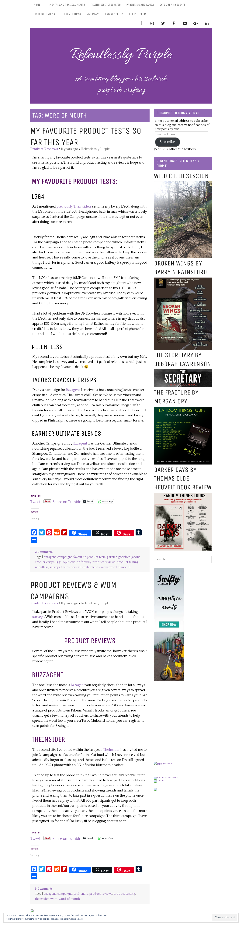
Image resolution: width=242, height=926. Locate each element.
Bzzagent (73, 390)
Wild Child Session (181, 176)
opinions (69, 562)
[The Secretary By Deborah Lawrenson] (183, 372)
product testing (127, 562)
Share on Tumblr (67, 501)
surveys (55, 567)
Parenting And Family (140, 4)
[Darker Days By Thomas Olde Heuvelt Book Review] (183, 495)
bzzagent (49, 557)
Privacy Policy (114, 14)
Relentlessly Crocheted (106, 4)
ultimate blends (89, 567)
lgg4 (59, 562)
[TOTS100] (162, 780)
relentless (41, 567)
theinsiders (69, 567)
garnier (112, 557)
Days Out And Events (172, 4)
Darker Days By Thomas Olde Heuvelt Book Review (183, 478)
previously (65, 206)
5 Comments (44, 888)
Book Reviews (72, 14)
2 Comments (44, 552)
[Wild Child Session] (183, 184)
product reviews (103, 562)
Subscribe (167, 142)
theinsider (42, 899)
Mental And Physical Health (67, 4)
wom (104, 567)
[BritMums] (163, 764)
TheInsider (111, 750)
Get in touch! (137, 14)
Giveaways (92, 14)
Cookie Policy (76, 919)
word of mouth (119, 567)
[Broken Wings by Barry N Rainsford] (183, 280)
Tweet (35, 501)
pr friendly (84, 562)
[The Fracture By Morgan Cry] (183, 409)
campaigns (64, 557)
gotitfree (124, 557)
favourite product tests (89, 557)
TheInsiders (82, 206)
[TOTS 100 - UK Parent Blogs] (169, 777)
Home (37, 4)
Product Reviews (44, 14)
